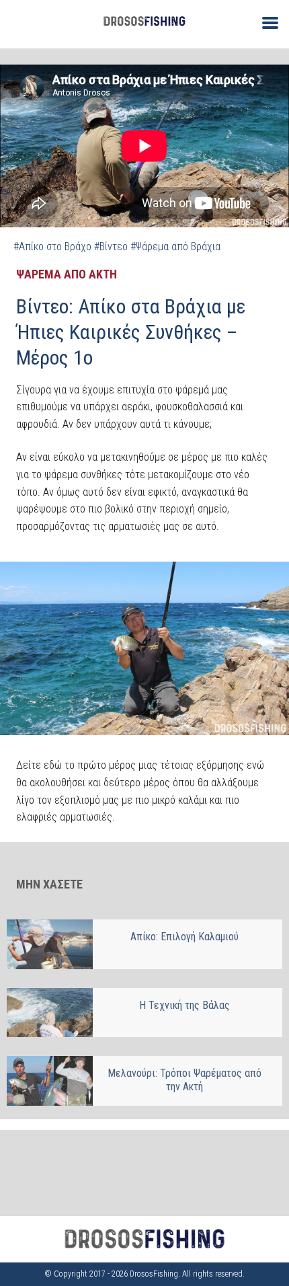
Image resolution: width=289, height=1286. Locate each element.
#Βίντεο (111, 246)
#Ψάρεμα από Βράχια (175, 246)
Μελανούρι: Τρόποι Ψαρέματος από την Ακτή (184, 1080)
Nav (264, 22)
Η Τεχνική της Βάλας (184, 1005)
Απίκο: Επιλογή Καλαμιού (184, 936)
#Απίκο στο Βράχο (52, 246)
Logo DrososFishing (144, 21)
